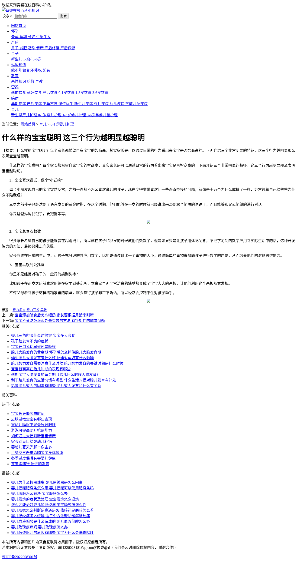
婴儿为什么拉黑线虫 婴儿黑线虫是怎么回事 (47, 482)
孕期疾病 (19, 104)
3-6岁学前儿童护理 (102, 115)
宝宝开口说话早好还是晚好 (33, 347)
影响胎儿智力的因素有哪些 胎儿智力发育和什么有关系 (56, 386)
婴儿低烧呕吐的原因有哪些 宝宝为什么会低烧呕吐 (52, 533)
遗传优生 (66, 104)
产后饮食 (50, 93)
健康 (40, 48)
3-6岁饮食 (100, 93)
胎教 (31, 81)
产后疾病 (35, 104)
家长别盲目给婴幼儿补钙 (31, 442)
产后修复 (52, 48)
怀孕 (15, 31)
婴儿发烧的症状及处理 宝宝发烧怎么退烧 (45, 499)
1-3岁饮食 (83, 93)
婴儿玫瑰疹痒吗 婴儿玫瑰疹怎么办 (39, 527)
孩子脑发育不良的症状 (29, 341)
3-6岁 (37, 59)
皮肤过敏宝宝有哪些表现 (31, 419)
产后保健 (67, 48)
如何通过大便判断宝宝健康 (33, 436)
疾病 (15, 98)
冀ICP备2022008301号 (19, 557)
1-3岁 (28, 59)
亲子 (15, 54)
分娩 (32, 37)
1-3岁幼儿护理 (74, 115)
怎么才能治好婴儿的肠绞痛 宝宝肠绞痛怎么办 (48, 505)
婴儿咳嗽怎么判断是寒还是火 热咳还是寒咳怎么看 (52, 510)
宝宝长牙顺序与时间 (28, 414)
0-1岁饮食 (66, 93)
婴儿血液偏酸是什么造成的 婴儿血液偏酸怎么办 (50, 521)
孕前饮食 (19, 93)
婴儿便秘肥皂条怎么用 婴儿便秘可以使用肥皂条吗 (52, 488)
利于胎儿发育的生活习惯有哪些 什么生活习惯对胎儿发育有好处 (63, 380)
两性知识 (19, 81)
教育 (15, 76)
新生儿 (17, 59)
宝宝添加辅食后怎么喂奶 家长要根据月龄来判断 (54, 315)
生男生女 (43, 37)
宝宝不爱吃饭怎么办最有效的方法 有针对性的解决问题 (60, 321)
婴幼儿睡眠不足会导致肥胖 (33, 425)
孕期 (23, 37)
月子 (15, 48)
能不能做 (19, 70)
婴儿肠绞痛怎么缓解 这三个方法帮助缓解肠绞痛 (50, 516)
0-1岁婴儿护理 (50, 115)
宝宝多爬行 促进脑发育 (30, 464)
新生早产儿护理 (24, 115)
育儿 (15, 109)
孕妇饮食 (35, 93)
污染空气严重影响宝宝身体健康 (37, 453)
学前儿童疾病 (136, 104)
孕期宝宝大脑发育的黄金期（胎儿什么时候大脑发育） (55, 375)
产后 (15, 42)
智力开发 (32, 310)
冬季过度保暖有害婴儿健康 (33, 458)
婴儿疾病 (102, 104)
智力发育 (19, 310)
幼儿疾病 (117, 104)
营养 (15, 87)
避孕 (32, 48)
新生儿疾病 (84, 104)
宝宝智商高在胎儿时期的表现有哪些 (41, 369)
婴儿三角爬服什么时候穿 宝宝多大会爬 (43, 336)
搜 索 (63, 16)
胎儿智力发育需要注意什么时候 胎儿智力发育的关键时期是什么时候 (67, 363)
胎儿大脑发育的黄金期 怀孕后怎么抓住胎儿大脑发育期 (56, 352)
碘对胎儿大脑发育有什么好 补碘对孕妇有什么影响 (52, 358)
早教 (39, 81)
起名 (46, 70)
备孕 (15, 37)
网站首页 (18, 26)
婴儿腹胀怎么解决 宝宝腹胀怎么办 (39, 494)
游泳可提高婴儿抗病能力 (31, 430)
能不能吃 (35, 70)
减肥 (23, 48)
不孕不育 (50, 104)
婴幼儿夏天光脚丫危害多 (31, 447)
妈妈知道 (18, 65)
